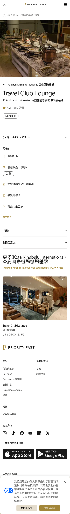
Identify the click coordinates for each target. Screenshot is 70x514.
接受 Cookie (49, 508)
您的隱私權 (26, 508)
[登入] (5, 4)
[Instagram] (5, 433)
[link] (18, 454)
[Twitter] (48, 433)
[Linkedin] (39, 433)
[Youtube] (30, 433)
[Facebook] (22, 433)
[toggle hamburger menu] (65, 4)
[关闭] (64, 481)
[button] (29, 72)
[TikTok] (13, 433)
